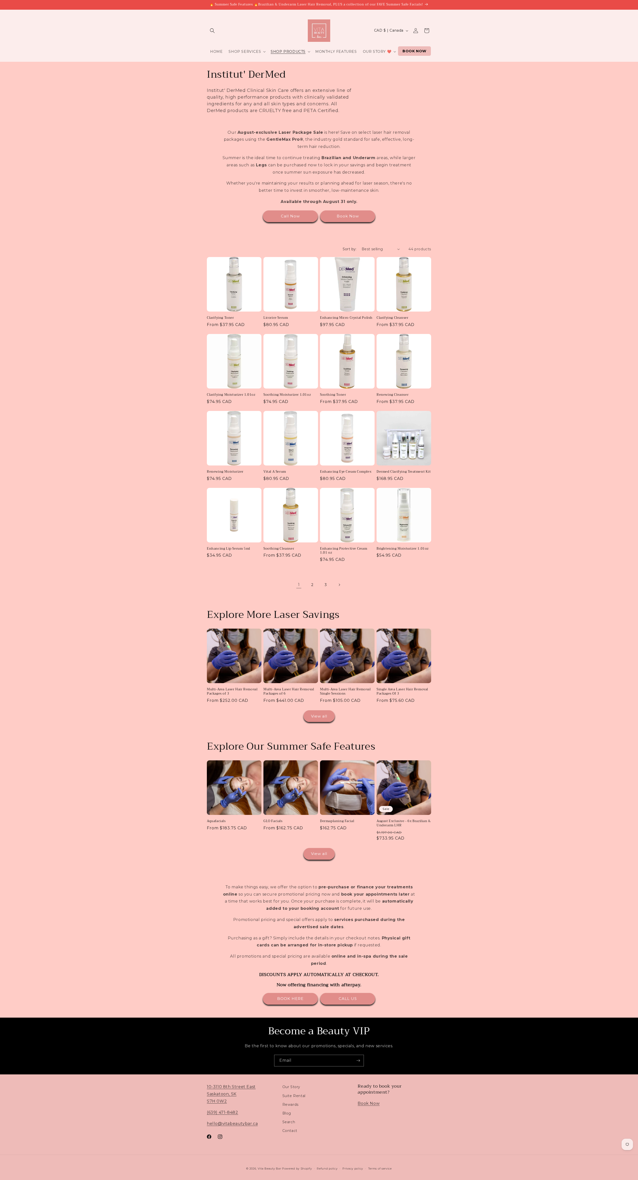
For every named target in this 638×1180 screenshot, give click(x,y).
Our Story (291, 1087)
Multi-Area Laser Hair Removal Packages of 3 (232, 691)
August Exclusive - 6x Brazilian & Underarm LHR (404, 823)
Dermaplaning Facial (337, 821)
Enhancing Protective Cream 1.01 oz (343, 551)
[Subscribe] (358, 1060)
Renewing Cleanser (392, 395)
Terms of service (380, 1168)
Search (288, 1121)
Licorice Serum (275, 318)
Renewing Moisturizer (225, 472)
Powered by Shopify (297, 1168)
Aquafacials (216, 821)
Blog (286, 1113)
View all (319, 716)
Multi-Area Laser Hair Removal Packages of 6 (288, 691)
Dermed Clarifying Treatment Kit (404, 472)
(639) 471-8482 (222, 1112)
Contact (289, 1130)
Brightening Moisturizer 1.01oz (403, 549)
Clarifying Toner (220, 318)
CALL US (348, 998)
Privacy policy (352, 1168)
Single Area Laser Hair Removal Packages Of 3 (402, 691)
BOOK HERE (290, 998)
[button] (212, 30)
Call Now (290, 216)
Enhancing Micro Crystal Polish (346, 318)
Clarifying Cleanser (392, 318)
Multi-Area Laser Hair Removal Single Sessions (345, 691)
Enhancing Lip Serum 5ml (228, 549)
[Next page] (339, 584)
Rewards (290, 1104)
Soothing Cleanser (278, 549)
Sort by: (350, 249)
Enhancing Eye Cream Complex (345, 472)
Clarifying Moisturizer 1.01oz (231, 395)
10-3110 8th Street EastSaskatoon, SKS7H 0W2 (231, 1094)
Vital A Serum (274, 472)
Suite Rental (294, 1095)
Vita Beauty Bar (269, 1168)
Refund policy (327, 1168)
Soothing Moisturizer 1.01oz (287, 395)
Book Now (348, 216)
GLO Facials (273, 821)
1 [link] (299, 584)
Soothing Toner (333, 395)
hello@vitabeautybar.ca (232, 1123)
